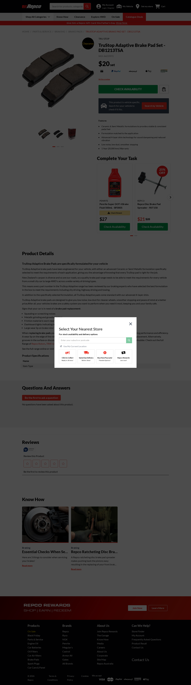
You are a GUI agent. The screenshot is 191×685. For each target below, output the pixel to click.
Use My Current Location (75, 346)
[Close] (130, 324)
